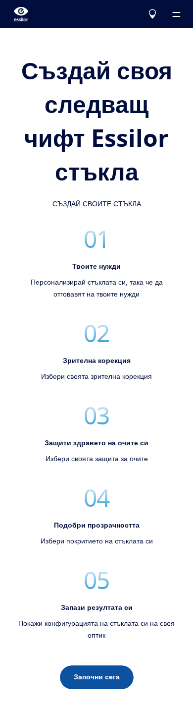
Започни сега (97, 677)
